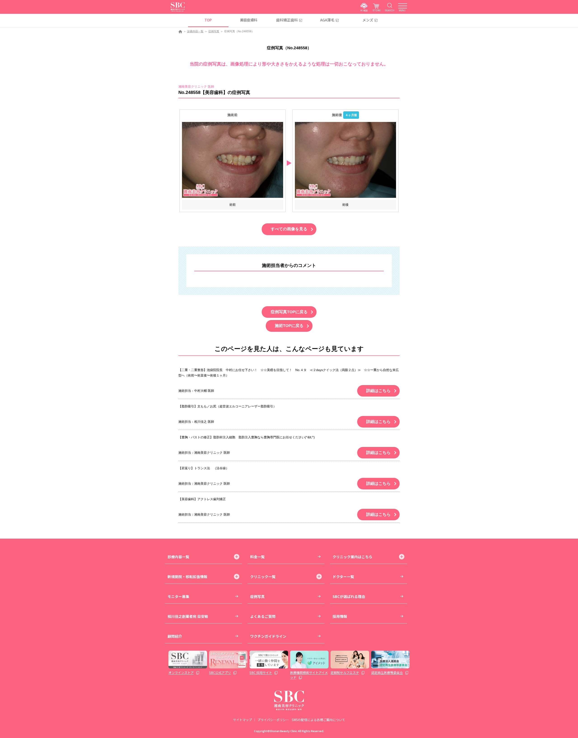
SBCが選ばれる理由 (349, 596)
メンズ (367, 20)
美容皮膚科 (248, 20)
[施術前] (232, 160)
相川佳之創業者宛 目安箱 (188, 616)
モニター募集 (178, 596)
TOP (208, 20)
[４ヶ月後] (345, 160)
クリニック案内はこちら (352, 556)
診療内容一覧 (195, 31)
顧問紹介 (175, 636)
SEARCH (389, 10)
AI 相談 (364, 10)
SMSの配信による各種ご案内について (318, 719)
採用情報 (340, 616)
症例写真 (213, 31)
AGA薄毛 (327, 20)
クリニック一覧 (262, 576)
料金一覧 (257, 556)
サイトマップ (242, 719)
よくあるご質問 (262, 616)
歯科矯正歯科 (287, 20)
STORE (377, 10)
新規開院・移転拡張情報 (187, 576)
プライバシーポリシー (273, 719)
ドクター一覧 (343, 576)
